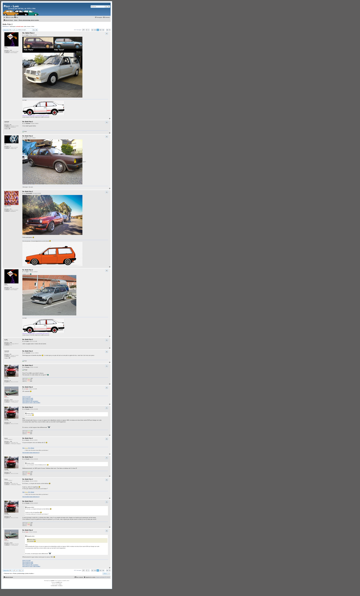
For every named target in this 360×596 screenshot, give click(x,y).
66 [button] (103, 30)
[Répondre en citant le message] (106, 33)
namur (5, 47)
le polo (6, 339)
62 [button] (92, 30)
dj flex (25, 26)
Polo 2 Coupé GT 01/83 (27, 399)
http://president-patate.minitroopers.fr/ (30, 452)
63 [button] (95, 30)
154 (10, 208)
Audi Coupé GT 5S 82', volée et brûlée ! (31, 402)
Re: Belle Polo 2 (28, 33)
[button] (83, 30)
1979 (11, 50)
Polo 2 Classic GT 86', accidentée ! (30, 401)
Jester (60, 583)
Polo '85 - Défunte (28, 448)
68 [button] (107, 30)
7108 (11, 441)
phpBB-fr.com (59, 582)
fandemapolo (13, 26)
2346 (11, 342)
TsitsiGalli (6, 121)
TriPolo (32, 26)
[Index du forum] (21, 9)
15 (10, 146)
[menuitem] (16, 17)
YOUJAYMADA (7, 205)
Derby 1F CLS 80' (26, 396)
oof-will (18, 26)
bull (5, 144)
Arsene (28, 26)
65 (10, 380)
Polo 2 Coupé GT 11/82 (27, 398)
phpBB (52, 580)
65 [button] (100, 30)
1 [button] (88, 30)
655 (10, 124)
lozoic (21, 26)
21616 (11, 399)
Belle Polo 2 (7, 24)
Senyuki (6, 377)
